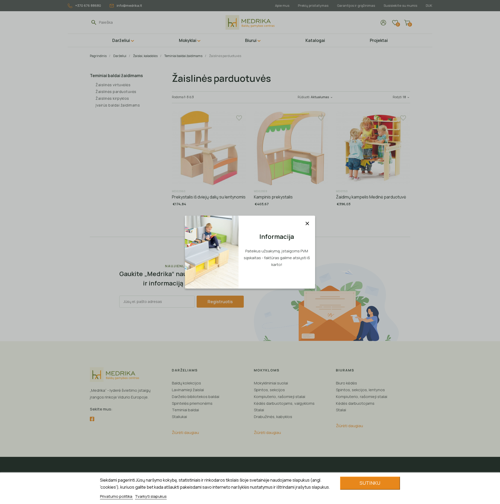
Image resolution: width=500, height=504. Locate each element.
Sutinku (370, 483)
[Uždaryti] (307, 223)
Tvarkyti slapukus (151, 496)
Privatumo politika (116, 496)
